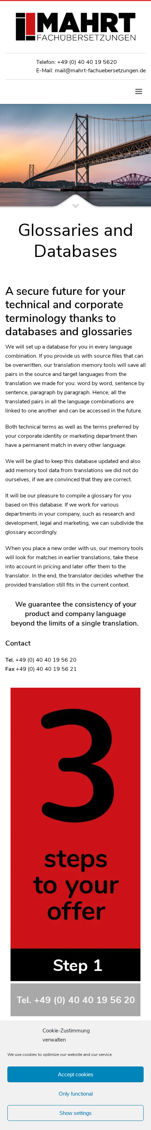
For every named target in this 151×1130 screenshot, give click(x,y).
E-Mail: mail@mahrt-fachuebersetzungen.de (91, 70)
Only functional (76, 1094)
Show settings (75, 1113)
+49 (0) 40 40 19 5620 (87, 62)
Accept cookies (75, 1074)
